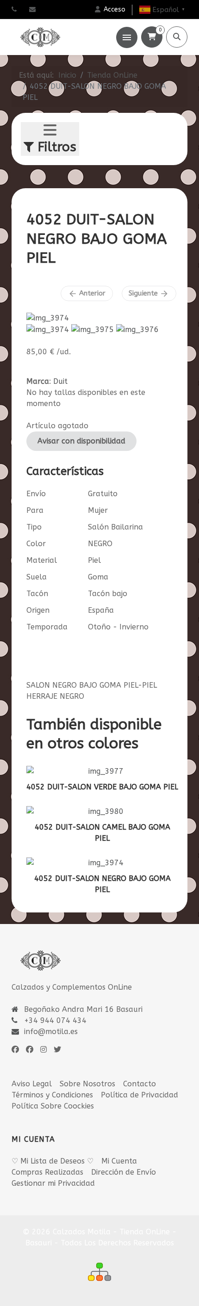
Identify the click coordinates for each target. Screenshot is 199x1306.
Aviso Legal (32, 1083)
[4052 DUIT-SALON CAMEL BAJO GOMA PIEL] (102, 811)
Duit (60, 381)
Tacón (37, 593)
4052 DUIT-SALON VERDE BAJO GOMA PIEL (102, 786)
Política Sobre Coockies (53, 1106)
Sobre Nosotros (87, 1083)
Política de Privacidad (139, 1094)
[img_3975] (92, 329)
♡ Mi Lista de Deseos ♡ (52, 1161)
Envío (36, 493)
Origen (38, 610)
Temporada (47, 626)
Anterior (87, 293)
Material (41, 560)
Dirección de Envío (123, 1172)
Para (35, 510)
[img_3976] (137, 329)
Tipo (34, 527)
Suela (36, 577)
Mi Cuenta (119, 1161)
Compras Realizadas (47, 1172)
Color (36, 543)
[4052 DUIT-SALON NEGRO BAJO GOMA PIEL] (47, 317)
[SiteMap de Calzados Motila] (99, 1271)
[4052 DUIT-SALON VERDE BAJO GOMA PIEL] (102, 771)
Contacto (139, 1083)
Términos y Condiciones (52, 1094)
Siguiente (149, 293)
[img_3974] (47, 329)
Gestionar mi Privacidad (53, 1183)
